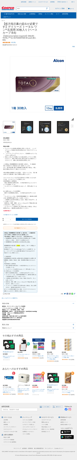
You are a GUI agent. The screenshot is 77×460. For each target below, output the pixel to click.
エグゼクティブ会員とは (28, 424)
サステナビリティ (8, 429)
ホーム (3, 20)
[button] (47, 8)
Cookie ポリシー (58, 448)
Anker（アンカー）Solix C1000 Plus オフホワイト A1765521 (23, 390)
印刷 (73, 46)
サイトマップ (17, 448)
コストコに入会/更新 (27, 420)
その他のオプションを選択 (10, 214)
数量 (3, 219)
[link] (65, 294)
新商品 (40, 14)
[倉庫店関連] (68, 14)
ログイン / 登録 (60, 8)
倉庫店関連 (65, 14)
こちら (18, 245)
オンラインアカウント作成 (29, 422)
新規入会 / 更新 (22, 14)
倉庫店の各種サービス (66, 424)
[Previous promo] (3, 126)
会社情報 (6, 420)
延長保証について (46, 431)
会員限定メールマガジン (28, 431)
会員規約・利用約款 (27, 448)
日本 (72, 2)
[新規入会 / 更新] (26, 14)
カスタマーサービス (47, 417)
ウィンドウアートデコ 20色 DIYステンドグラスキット (38, 391)
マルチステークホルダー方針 (10, 431)
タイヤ (57, 14)
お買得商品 (32, 14)
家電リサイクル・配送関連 (48, 429)
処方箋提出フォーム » (20, 228)
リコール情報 (45, 424)
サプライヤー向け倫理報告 (10, 442)
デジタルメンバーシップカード (30, 429)
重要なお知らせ (45, 422)
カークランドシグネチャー (10, 427)
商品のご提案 (7, 437)
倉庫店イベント (64, 422)
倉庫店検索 (5, 406)
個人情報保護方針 (39, 448)
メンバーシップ (27, 417)
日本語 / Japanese (61, 1)
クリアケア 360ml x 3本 (37, 356)
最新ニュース (7, 422)
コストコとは (8, 417)
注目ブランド (7, 17)
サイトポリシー (49, 448)
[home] (8, 8)
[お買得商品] (35, 14)
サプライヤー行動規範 (9, 439)
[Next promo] (72, 126)
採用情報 (6, 424)
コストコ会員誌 (26, 434)
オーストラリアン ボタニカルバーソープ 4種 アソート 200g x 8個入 (53, 357)
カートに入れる (27, 219)
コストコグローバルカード (29, 427)
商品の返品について (46, 427)
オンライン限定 (49, 14)
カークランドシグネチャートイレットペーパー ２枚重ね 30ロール (9, 390)
